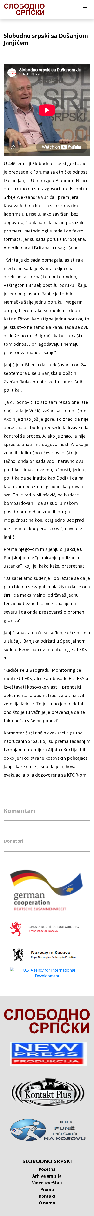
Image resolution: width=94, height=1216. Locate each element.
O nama (47, 1203)
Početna (47, 1169)
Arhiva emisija (47, 1176)
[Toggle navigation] (85, 9)
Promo (47, 1189)
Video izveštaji (47, 1182)
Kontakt (47, 1196)
